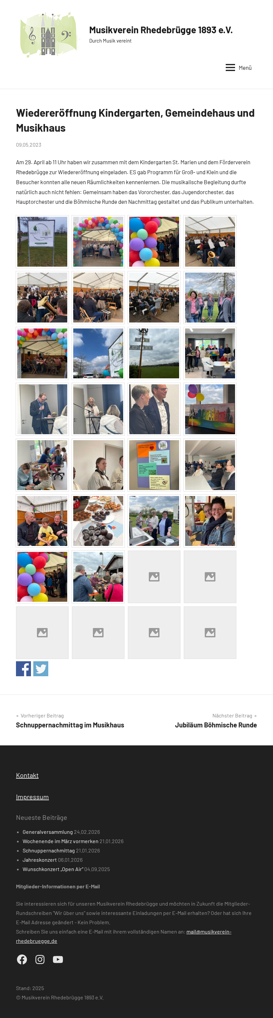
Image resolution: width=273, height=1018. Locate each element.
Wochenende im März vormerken (61, 841)
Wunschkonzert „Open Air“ (53, 869)
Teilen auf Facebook (23, 668)
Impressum (32, 797)
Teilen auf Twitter (40, 668)
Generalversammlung (48, 831)
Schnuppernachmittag (49, 850)
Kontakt (27, 775)
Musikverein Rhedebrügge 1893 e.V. (161, 29)
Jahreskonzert (40, 859)
